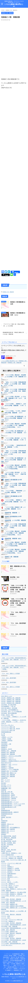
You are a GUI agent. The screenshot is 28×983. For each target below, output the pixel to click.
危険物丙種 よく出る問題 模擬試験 (15, 520)
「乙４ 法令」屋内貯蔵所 (18, 623)
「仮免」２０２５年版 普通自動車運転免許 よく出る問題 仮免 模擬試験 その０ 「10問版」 (13, 525)
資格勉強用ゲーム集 (18, 970)
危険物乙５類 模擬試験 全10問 (13, 479)
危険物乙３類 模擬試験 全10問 (13, 496)
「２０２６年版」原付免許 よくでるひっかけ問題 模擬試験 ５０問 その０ (13, 439)
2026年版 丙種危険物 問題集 (16, 960)
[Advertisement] (14, 35)
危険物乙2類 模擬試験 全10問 (13, 516)
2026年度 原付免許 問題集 (10, 955)
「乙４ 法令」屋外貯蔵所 (18, 634)
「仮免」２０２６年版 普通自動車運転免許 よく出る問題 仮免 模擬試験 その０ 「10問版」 (13, 485)
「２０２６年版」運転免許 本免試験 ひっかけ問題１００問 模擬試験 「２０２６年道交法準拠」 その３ (14, 532)
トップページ (7, 954)
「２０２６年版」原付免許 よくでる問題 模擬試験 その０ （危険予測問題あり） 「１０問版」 (13, 474)
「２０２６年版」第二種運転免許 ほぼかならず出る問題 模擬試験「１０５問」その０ (13, 418)
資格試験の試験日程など (12, 967)
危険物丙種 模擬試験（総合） (13, 538)
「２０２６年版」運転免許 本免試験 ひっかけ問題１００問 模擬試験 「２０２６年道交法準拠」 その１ (14, 425)
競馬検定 (15, 968)
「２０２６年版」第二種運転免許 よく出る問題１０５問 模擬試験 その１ (13, 432)
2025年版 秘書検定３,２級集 (17, 963)
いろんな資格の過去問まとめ (9, 361)
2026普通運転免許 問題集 (18, 954)
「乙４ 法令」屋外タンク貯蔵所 (10, 687)
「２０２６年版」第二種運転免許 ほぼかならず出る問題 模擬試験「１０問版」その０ (13, 459)
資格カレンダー (7, 965)
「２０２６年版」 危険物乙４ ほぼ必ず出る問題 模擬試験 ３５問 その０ (13, 405)
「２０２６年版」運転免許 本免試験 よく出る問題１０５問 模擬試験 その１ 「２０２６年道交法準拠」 (14, 466)
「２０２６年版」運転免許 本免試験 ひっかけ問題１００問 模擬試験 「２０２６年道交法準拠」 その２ (14, 551)
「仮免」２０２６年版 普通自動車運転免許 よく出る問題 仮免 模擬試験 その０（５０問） (13, 383)
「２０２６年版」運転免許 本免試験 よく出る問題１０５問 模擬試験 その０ (14, 376)
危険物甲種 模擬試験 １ (12, 512)
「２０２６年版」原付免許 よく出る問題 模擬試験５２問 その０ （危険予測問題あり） (13, 398)
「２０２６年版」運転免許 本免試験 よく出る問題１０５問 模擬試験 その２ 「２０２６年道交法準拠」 (14, 544)
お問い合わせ (9, 968)
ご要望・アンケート (17, 965)
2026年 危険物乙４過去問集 (12, 958)
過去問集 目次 (14, 577)
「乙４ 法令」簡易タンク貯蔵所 (10, 673)
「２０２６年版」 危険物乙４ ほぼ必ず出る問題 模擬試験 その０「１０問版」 (13, 501)
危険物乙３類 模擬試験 (8, 291)
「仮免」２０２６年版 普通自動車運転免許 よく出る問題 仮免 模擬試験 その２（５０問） (13, 452)
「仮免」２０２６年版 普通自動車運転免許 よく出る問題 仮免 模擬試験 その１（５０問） (13, 391)
